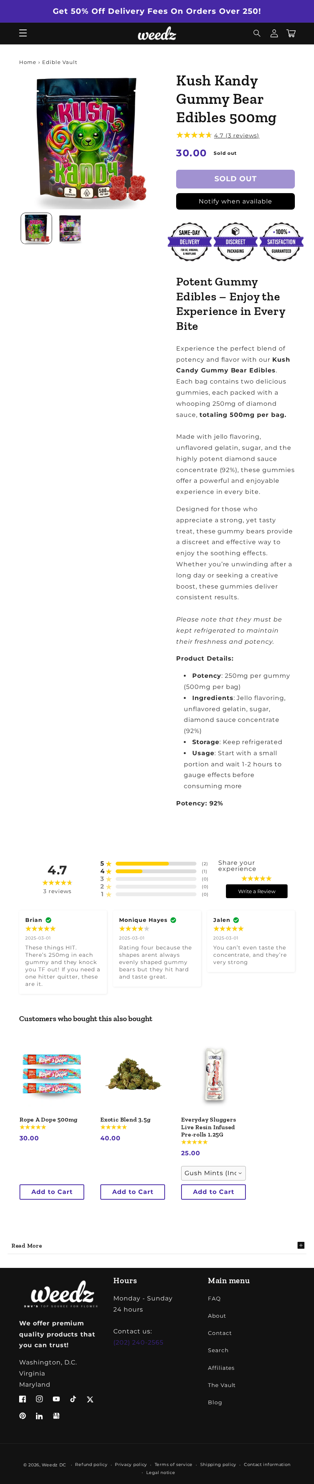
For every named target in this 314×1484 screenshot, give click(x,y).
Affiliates (221, 1367)
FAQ (214, 1298)
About (217, 1315)
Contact (220, 1333)
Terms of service (174, 1464)
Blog (215, 1402)
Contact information (267, 1464)
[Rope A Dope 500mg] (52, 1074)
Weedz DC (54, 1465)
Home (27, 62)
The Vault (222, 1385)
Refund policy (91, 1464)
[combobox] (213, 1173)
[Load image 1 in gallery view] (36, 228)
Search (218, 1350)
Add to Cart (52, 1191)
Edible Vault (59, 62)
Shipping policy (218, 1464)
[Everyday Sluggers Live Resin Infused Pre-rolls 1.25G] (213, 1074)
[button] (257, 33)
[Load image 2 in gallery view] (71, 228)
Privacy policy (131, 1464)
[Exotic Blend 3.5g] (132, 1074)
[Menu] (23, 33)
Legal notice (160, 1472)
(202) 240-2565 (138, 1342)
